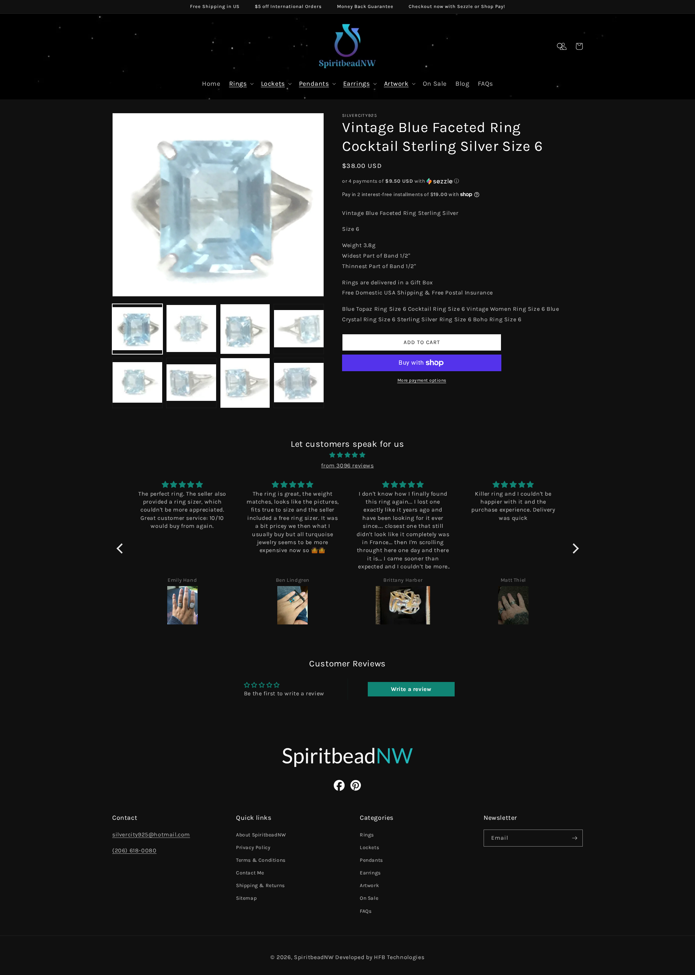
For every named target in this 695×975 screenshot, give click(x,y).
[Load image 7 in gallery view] (245, 383)
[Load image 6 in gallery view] (191, 383)
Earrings (356, 84)
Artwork (396, 84)
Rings (238, 84)
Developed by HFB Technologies (379, 957)
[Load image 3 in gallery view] (245, 329)
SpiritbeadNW (313, 957)
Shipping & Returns (260, 885)
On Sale (369, 898)
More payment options (421, 380)
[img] (347, 455)
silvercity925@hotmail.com (151, 834)
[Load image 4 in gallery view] (299, 329)
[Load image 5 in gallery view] (137, 383)
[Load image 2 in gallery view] (191, 329)
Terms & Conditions (261, 860)
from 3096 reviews (347, 465)
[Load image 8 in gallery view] (299, 383)
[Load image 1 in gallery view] (137, 329)
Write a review (411, 689)
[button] (560, 46)
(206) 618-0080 (134, 850)
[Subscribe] (574, 838)
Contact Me (250, 873)
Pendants (314, 84)
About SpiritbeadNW (261, 835)
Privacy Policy (253, 847)
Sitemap (246, 898)
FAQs (365, 911)
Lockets (273, 84)
